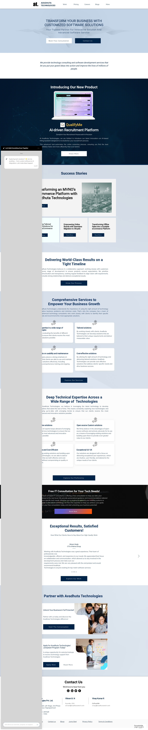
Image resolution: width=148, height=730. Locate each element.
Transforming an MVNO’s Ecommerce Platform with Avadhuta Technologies (56, 193)
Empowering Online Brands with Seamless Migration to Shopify (73, 226)
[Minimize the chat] (38, 148)
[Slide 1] (73, 632)
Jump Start (73, 721)
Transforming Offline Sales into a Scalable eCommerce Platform (101, 226)
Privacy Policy (87, 721)
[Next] (138, 556)
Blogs (62, 721)
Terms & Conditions (105, 721)
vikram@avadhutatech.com (74, 705)
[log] (21, 436)
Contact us (52, 721)
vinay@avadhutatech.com (101, 705)
